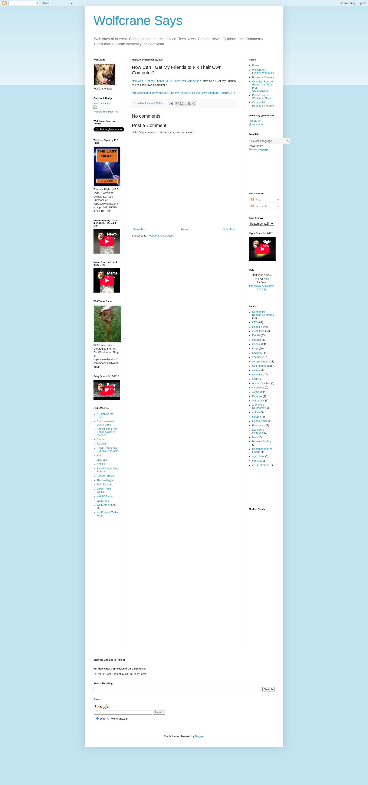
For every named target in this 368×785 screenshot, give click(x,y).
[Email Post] (170, 103)
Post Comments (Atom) (161, 235)
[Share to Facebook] (190, 103)
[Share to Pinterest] (194, 103)
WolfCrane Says (101, 103)
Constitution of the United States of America (107, 432)
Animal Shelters (261, 383)
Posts (257, 199)
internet (256, 339)
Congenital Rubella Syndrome (263, 104)
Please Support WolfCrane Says (261, 97)
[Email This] (177, 103)
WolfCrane (103, 500)
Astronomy (258, 400)
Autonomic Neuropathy (259, 407)
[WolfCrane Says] (95, 108)
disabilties (258, 374)
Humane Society (261, 441)
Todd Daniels (104, 484)
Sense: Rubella (106, 476)
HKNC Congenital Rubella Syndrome (107, 450)
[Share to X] (186, 103)
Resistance (258, 425)
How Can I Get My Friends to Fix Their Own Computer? (166, 80)
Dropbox (102, 439)
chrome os (258, 387)
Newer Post (139, 229)
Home (184, 229)
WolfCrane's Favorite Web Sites (263, 71)
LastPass (102, 459)
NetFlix (101, 464)
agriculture (258, 456)
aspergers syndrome (258, 431)
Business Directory (263, 77)
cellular (256, 370)
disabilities (258, 331)
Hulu (99, 455)
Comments (260, 206)
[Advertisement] (106, 537)
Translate (262, 150)
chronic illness (260, 361)
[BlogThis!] (182, 103)
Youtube (257, 357)
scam (255, 378)
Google (256, 344)
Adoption (257, 391)
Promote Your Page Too (105, 111)
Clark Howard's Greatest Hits (105, 423)
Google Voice (260, 421)
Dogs (255, 348)
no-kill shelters (260, 465)
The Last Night (105, 480)
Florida (256, 335)
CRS (255, 322)
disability (257, 326)
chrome (256, 416)
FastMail (101, 443)
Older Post (229, 229)
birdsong (257, 460)
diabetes (257, 352)
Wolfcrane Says (138, 20)
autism (256, 412)
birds (255, 437)
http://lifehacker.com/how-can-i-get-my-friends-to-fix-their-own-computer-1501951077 (183, 92)
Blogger (199, 736)
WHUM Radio (105, 496)
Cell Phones (259, 365)
